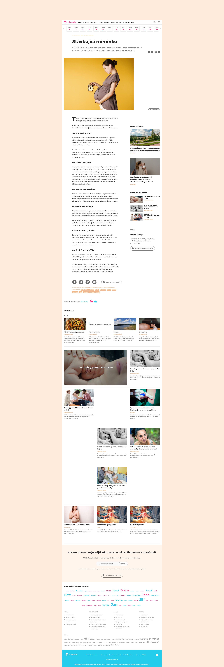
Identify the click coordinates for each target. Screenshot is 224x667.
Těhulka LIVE (67, 527)
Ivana (109, 595)
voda (84, 645)
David (104, 600)
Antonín (134, 605)
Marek (118, 595)
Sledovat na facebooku (113, 575)
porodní (122, 642)
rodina (128, 642)
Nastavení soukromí (112, 659)
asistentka (84, 289)
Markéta (72, 600)
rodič (132, 642)
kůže (113, 639)
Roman (137, 591)
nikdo (74, 642)
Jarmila (83, 605)
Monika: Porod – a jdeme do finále (77, 525)
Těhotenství (93, 22)
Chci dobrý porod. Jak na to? (95, 367)
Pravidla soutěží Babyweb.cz (125, 655)
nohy (77, 642)
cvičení (81, 639)
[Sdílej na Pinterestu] (156, 52)
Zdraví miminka (145, 622)
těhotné (66, 645)
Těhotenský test (95, 617)
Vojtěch (86, 591)
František (79, 591)
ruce (136, 642)
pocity (84, 642)
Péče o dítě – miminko (147, 620)
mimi (97, 289)
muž (70, 642)
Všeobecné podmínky (107, 655)
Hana (108, 591)
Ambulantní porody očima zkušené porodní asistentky (111, 487)
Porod (101, 22)
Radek (125, 600)
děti (86, 638)
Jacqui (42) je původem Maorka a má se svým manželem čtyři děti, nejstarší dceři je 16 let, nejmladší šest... (143, 455)
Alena (142, 591)
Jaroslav (136, 595)
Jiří (141, 599)
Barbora (156, 600)
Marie (125, 590)
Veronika (79, 595)
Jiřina (94, 591)
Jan (114, 604)
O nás (96, 655)
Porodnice (119, 617)
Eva (155, 591)
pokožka (94, 642)
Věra (129, 605)
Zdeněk (86, 595)
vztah (95, 645)
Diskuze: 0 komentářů (113, 282)
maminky (129, 639)
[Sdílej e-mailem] (159, 52)
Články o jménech (71, 624)
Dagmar (120, 605)
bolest (65, 639)
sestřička (75, 292)
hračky (98, 639)
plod (81, 642)
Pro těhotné (94, 629)
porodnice (115, 642)
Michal (93, 595)
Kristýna (98, 591)
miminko (103, 289)
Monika (112, 600)
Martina (99, 595)
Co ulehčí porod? (137, 525)
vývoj (100, 645)
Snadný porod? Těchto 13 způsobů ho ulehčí (151, 215)
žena (117, 645)
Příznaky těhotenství (96, 615)
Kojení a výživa (145, 624)
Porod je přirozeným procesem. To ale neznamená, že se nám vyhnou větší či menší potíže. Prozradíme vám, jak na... (145, 377)
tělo (80, 645)
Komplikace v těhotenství (98, 626)
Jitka (95, 605)
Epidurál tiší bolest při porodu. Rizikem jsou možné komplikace (143, 409)
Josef (149, 590)
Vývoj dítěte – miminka (147, 617)
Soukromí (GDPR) (141, 655)
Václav (77, 600)
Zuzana (67, 591)
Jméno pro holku (70, 620)
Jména (80, 22)
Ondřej (132, 591)
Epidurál (132, 412)
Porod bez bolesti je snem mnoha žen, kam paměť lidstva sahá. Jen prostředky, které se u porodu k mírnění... (145, 416)
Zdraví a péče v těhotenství (98, 624)
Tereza (93, 600)
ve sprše (85, 292)
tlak (81, 292)
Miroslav (154, 595)
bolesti (70, 639)
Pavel (116, 590)
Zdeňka (74, 595)
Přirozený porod (95, 370)
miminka (144, 639)
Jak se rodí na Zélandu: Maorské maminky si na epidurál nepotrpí (143, 448)
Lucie (136, 600)
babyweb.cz (76, 36)
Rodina (127, 22)
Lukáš (138, 605)
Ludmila (105, 595)
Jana (145, 595)
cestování (76, 639)
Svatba (116, 332)
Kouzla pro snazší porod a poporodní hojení (151, 207)
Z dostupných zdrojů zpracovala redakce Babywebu (100, 287)
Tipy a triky (133, 527)
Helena (90, 591)
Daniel (89, 600)
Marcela (99, 605)
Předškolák (120, 22)
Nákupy (133, 22)
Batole (113, 22)
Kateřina (89, 605)
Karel (103, 591)
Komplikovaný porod (122, 622)
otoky (109, 289)
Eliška (147, 600)
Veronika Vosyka (68, 334)
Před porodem (120, 615)
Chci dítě (86, 22)
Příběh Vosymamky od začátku (74, 332)
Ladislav (124, 605)
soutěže (140, 642)
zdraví (107, 645)
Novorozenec (144, 615)
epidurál (91, 289)
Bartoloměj (84, 302)
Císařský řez (119, 624)
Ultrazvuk (93, 622)
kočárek (109, 639)
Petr (67, 595)
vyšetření (90, 645)
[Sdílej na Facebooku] (149, 52)
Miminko (106, 22)
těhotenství (152, 642)
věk (104, 645)
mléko (66, 642)
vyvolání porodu (94, 292)
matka (136, 639)
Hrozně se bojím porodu (106, 525)
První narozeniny (94, 332)
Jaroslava (98, 600)
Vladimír (130, 600)
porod (114, 289)
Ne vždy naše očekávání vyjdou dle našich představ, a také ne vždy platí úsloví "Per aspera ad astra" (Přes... (124, 338)
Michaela (84, 600)
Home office (143, 332)
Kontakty (88, 655)
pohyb (89, 642)
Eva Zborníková (93, 334)
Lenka (72, 591)
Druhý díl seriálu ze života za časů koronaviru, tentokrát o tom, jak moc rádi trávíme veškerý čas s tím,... (149, 338)
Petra (151, 600)
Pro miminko (144, 626)
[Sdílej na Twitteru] (152, 52)
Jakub (67, 600)
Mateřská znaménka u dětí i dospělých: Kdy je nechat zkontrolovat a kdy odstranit (141, 179)
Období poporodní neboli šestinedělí (123, 627)
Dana (108, 600)
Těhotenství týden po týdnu (98, 620)
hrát (102, 639)
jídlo (105, 639)
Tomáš (105, 605)
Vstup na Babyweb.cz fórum (144, 248)
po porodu (101, 642)
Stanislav (113, 595)
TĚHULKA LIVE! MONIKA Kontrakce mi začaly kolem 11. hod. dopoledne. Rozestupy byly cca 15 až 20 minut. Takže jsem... (78, 531)
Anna (123, 595)
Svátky (68, 622)
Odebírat (123, 564)
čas (112, 645)
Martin (119, 600)
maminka (119, 639)
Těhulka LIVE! (74, 645)
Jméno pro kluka (70, 617)
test (144, 642)
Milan (129, 595)
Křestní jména (70, 615)
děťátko (92, 639)
